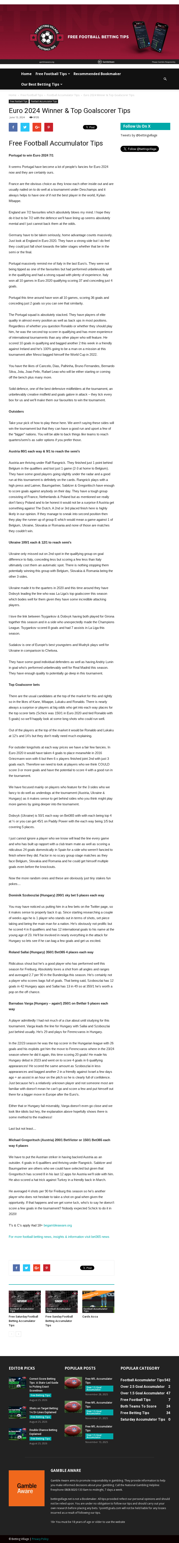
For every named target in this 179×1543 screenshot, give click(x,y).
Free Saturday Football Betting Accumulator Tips (23, 1321)
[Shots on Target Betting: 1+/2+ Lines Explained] (17, 1412)
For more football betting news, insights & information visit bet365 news (59, 1237)
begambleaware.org (58, 1225)
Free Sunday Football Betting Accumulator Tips (59, 1321)
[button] (165, 79)
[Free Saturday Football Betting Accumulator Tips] (25, 1302)
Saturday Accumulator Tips (142, 1419)
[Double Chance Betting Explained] (17, 1434)
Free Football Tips (51, 73)
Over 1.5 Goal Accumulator (94, 1388)
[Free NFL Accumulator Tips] (73, 1383)
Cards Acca (90, 1316)
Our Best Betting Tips (40, 84)
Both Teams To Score (138, 1406)
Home (26, 73)
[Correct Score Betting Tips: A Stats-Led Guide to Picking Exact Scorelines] (17, 1383)
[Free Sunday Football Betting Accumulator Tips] (61, 1302)
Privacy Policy (40, 1539)
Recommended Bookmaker (97, 73)
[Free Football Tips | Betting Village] (89, 34)
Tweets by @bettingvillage (138, 135)
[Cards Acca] (98, 1302)
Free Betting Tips (40, 1395)
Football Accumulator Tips (63, 95)
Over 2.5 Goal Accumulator (142, 1387)
